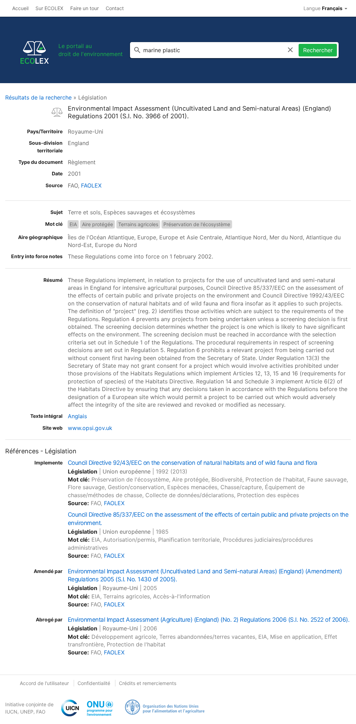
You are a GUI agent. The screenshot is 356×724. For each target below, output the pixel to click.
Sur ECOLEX (49, 8)
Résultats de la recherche (38, 97)
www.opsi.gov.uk (90, 427)
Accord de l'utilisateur (44, 683)
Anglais (77, 416)
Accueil (20, 8)
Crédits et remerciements (147, 683)
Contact (115, 8)
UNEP (26, 712)
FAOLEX (91, 185)
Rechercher (318, 50)
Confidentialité (94, 683)
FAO (41, 712)
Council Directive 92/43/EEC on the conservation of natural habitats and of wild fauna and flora (192, 462)
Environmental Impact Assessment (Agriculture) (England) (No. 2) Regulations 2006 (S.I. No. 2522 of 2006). (208, 619)
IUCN (11, 712)
